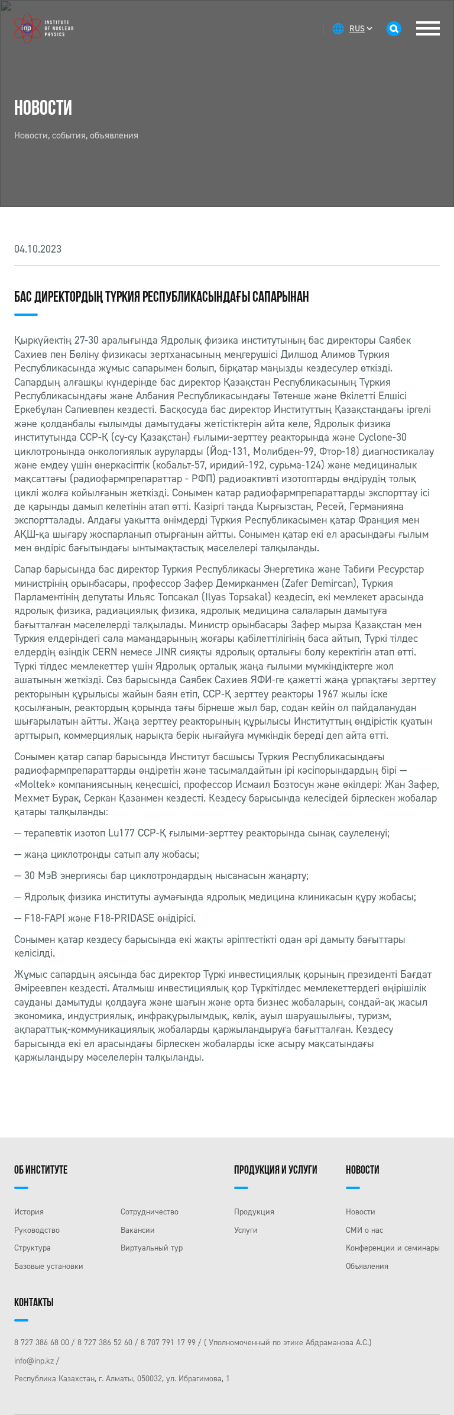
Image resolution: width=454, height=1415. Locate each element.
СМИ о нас (364, 1230)
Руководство (37, 1230)
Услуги (246, 1230)
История (29, 1211)
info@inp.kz (34, 1360)
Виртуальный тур (152, 1248)
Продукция (254, 1211)
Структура (32, 1248)
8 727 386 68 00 (41, 1342)
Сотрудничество (150, 1211)
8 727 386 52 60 (104, 1342)
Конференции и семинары (393, 1248)
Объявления (367, 1266)
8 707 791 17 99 (168, 1342)
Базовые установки (48, 1266)
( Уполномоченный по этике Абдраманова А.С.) (287, 1342)
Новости (360, 1211)
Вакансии (138, 1230)
